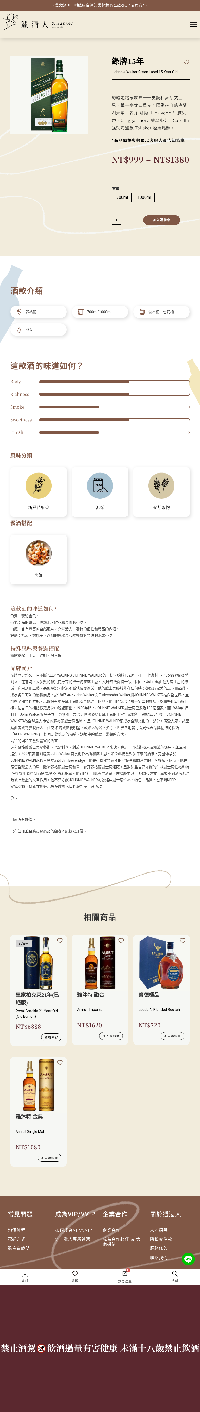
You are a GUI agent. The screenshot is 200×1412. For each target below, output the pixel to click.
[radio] (122, 197)
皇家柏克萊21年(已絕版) (37, 999)
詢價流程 (17, 1230)
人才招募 (159, 1230)
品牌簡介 (21, 668)
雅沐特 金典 (29, 1117)
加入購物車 (161, 220)
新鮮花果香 (38, 507)
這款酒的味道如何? (33, 608)
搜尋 (175, 1281)
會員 (25, 1281)
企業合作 (111, 1230)
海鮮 (38, 575)
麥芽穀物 (161, 507)
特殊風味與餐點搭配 (35, 648)
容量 (116, 188)
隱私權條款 (161, 1239)
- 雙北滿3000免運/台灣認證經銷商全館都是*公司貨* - (100, 5)
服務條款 (159, 1248)
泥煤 (100, 507)
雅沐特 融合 (90, 995)
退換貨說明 (19, 1248)
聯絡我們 (159, 1257)
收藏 (75, 1281)
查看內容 (51, 1037)
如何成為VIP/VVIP (73, 1230)
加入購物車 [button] (111, 1036)
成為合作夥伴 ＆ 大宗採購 (122, 1242)
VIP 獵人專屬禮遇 (72, 1239)
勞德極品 (149, 995)
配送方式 (17, 1239)
